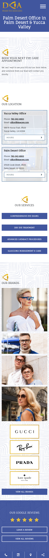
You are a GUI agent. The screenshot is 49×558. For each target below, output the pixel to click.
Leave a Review (24, 530)
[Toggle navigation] (43, 6)
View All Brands (24, 492)
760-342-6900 (17, 119)
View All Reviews (24, 539)
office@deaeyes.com (19, 122)
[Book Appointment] (18, 555)
